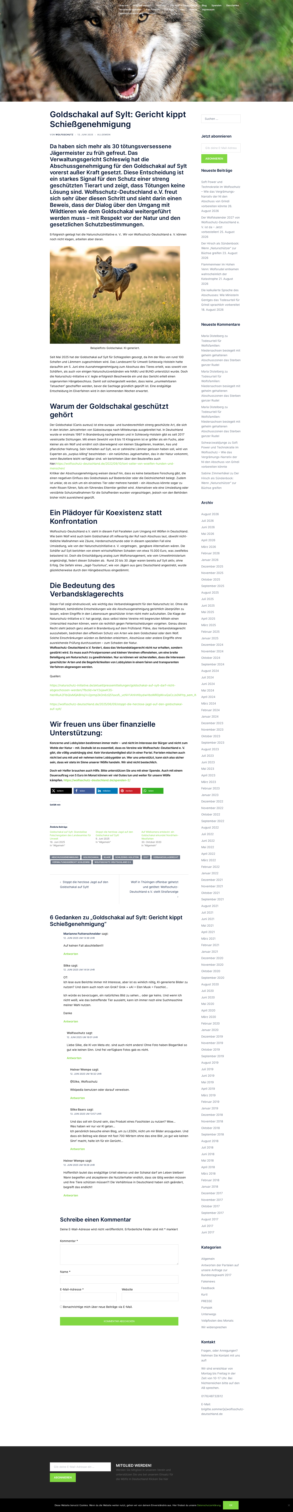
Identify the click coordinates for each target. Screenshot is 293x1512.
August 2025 (210, 592)
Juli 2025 (207, 599)
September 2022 (212, 821)
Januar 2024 (210, 716)
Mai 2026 (207, 533)
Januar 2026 (210, 560)
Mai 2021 (207, 925)
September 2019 (212, 1056)
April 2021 (208, 932)
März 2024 (208, 703)
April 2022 (208, 853)
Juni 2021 (207, 919)
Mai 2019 (207, 1082)
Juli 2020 (207, 990)
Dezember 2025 (212, 566)
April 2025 (208, 618)
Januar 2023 (210, 795)
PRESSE (206, 1301)
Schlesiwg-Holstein (127, 857)
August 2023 (210, 749)
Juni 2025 (208, 605)
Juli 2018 (207, 1147)
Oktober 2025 (210, 579)
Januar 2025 (209, 638)
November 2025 (212, 573)
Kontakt (152, 13)
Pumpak (206, 1307)
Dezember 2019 (212, 1036)
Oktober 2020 (210, 971)
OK (230, 1505)
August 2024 (210, 670)
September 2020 (212, 977)
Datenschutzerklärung (130, 13)
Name (65, 1271)
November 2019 (212, 1043)
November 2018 (212, 1121)
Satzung (160, 5)
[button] (61, 791)
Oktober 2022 (210, 814)
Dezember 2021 (212, 880)
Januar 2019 (209, 1108)
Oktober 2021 (210, 893)
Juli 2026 (207, 520)
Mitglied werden (142, 5)
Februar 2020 (210, 1023)
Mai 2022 (207, 847)
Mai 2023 (207, 768)
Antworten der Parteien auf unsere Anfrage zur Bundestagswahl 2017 (220, 1270)
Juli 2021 (207, 912)
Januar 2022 (209, 873)
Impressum (208, 9)
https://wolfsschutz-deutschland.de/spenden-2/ (97, 780)
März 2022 (208, 860)
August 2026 (210, 514)
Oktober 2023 (210, 736)
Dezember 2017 (212, 1193)
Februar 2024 (210, 710)
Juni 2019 (207, 1075)
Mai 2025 (207, 612)
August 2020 (210, 984)
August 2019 (210, 1062)
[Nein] (288, 1505)
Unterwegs (208, 1314)
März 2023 (208, 782)
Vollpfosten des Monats (217, 1320)
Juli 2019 (207, 1069)
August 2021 (209, 906)
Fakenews (208, 1281)
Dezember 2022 (212, 801)
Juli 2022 (207, 834)
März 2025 (208, 625)
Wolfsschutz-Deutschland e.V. (112, 862)
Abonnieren (214, 158)
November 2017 (212, 1200)
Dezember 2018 (212, 1114)
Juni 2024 (208, 684)
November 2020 (212, 964)
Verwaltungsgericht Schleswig (71, 862)
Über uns (123, 5)
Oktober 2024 (210, 657)
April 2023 (208, 775)
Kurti (204, 1294)
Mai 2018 (207, 1160)
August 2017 (209, 1219)
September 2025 (212, 586)
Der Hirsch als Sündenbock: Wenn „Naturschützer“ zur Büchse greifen (220, 248)
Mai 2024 (207, 690)
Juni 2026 (208, 527)
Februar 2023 (210, 788)
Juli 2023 (207, 755)
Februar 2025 (210, 631)
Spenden (216, 5)
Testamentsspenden (129, 9)
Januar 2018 (209, 1186)
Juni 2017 (207, 1232)
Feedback (208, 1288)
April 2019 (208, 1088)
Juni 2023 (208, 762)
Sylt (146, 857)
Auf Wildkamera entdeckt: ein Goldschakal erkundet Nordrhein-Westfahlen (159, 835)
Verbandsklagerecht (165, 857)
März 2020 (208, 1017)
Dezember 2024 (212, 644)
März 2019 (208, 1095)
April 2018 (208, 1167)
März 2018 (208, 1173)
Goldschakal (91, 857)
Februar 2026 (210, 553)
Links (182, 9)
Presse (193, 9)
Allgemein (104, 134)
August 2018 (209, 1141)
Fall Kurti (169, 9)
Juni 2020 (208, 997)
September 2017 (212, 1213)
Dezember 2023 (212, 723)
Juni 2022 (208, 840)
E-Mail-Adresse (72, 1289)
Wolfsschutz (64, 134)
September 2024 (212, 664)
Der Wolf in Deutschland (183, 5)
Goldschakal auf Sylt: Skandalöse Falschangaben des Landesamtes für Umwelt (70, 835)
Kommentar (69, 1241)
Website (127, 1289)
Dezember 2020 (212, 958)
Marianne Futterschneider (82, 933)
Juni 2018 (207, 1154)
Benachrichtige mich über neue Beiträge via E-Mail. (98, 1307)
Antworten (70, 954)
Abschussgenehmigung (65, 857)
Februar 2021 (210, 945)
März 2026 (208, 546)
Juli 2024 (207, 677)
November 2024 (212, 651)
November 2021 (212, 886)
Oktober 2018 (210, 1128)
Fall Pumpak (153, 9)
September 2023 (212, 742)
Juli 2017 (207, 1226)
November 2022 (212, 808)
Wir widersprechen (214, 1327)
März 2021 (208, 938)
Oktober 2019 (210, 1049)
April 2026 (208, 540)
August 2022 (210, 827)
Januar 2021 (209, 951)
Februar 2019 (210, 1101)
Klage (107, 857)
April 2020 (208, 1010)
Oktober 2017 (210, 1206)
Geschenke (232, 5)
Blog (204, 5)
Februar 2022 (210, 866)
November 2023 (212, 729)
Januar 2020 (210, 1030)
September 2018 (212, 1134)
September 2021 (212, 899)
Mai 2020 (207, 1004)
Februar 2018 (210, 1180)
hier (165, 1479)
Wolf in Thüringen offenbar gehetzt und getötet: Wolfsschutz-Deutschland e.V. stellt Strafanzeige (154, 886)
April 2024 (208, 697)
